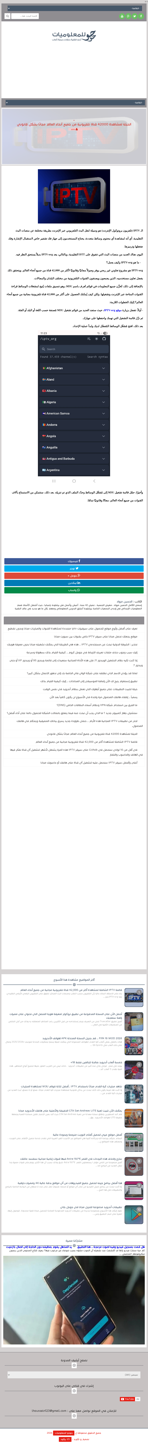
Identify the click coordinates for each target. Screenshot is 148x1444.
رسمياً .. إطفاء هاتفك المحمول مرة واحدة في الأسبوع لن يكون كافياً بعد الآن (93, 697)
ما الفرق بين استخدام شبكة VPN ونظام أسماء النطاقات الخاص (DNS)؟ (97, 705)
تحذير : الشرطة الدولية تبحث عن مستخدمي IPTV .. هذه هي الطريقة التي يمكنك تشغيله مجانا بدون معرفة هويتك (72, 644)
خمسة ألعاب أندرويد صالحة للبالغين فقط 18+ (96, 1062)
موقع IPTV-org (113, 310)
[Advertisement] (74, 67)
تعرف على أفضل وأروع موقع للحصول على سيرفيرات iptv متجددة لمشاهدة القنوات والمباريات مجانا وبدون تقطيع (72, 628)
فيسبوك (73, 561)
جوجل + (73, 575)
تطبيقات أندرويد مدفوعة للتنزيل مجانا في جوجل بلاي (91, 1207)
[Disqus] (74, 819)
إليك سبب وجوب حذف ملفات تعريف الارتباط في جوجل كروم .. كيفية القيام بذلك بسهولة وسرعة (82, 652)
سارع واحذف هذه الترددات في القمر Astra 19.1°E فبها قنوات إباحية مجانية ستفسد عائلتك (71, 1158)
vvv (73, 129)
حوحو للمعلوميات (64, 1433)
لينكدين (72, 583)
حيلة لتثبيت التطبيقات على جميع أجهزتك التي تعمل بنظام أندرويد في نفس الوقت (90, 689)
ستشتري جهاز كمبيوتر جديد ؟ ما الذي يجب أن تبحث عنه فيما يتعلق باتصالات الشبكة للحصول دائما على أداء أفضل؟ (72, 713)
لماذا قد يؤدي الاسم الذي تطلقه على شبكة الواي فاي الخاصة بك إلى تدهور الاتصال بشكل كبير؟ (82, 673)
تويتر (73, 568)
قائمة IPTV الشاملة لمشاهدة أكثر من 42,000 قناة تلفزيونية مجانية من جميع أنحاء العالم (86, 741)
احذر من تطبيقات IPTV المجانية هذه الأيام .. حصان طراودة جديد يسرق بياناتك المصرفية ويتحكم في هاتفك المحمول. (80, 723)
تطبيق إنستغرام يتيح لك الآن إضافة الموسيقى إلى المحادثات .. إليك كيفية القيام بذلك (88, 681)
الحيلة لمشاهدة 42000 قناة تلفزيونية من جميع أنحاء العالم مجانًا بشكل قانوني (92, 733)
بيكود (64, 1439)
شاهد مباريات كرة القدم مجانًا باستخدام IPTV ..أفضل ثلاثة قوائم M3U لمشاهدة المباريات (71, 1086)
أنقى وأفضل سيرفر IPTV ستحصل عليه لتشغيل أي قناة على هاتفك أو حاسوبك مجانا (89, 762)
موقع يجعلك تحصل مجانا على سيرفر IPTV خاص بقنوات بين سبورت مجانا (95, 636)
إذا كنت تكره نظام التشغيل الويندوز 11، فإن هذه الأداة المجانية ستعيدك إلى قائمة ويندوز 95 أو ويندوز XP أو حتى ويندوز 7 (76, 663)
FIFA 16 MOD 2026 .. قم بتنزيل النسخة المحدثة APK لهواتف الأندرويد (82, 1038)
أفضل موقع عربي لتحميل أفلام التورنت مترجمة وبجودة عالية (87, 1134)
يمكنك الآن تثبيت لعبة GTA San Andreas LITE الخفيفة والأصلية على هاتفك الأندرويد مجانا (70, 1110)
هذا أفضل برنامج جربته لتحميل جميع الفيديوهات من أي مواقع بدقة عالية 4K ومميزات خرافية (70, 1183)
